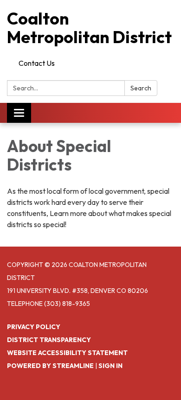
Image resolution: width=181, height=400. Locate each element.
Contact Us (37, 63)
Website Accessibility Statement (67, 353)
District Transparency (49, 340)
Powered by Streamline (50, 366)
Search (140, 88)
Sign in (110, 366)
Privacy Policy (33, 327)
